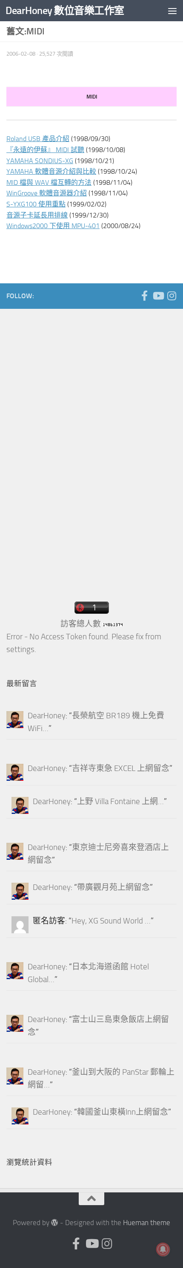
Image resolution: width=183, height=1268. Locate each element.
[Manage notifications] (163, 1249)
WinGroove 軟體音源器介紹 (46, 193)
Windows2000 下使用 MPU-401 (53, 226)
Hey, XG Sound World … (111, 921)
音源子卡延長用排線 (37, 215)
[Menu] (172, 10)
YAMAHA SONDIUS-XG (39, 161)
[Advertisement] (70, 449)
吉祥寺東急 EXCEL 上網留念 (120, 768)
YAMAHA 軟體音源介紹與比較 (51, 171)
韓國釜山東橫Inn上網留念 (122, 1112)
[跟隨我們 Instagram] (171, 296)
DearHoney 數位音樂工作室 (65, 10)
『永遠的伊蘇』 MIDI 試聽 (45, 150)
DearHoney (47, 715)
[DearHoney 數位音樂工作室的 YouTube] (158, 296)
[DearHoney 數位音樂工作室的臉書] (144, 296)
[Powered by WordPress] (54, 1222)
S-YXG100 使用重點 (36, 204)
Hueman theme (146, 1223)
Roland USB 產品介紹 (37, 139)
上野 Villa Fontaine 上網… (120, 801)
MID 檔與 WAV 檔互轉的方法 (49, 182)
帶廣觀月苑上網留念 (113, 887)
